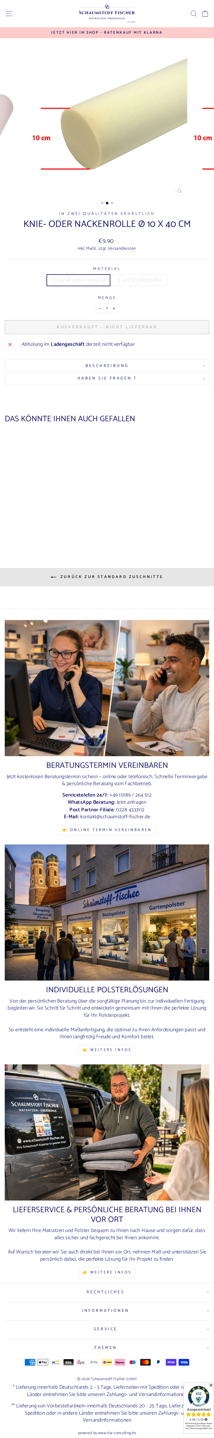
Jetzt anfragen (131, 803)
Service (106, 1329)
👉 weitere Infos (107, 1272)
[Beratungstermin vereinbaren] (107, 688)
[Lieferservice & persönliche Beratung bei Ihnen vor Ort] (107, 1132)
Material (107, 269)
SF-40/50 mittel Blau (139, 280)
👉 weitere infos (107, 1050)
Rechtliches (106, 1292)
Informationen (105, 1310)
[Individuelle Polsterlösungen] (107, 912)
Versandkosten (122, 249)
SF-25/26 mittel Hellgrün (78, 280)
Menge (107, 298)
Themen (105, 1347)
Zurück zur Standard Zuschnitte (111, 577)
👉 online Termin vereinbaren (107, 830)
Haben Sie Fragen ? (107, 378)
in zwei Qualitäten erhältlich (107, 213)
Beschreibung (107, 365)
